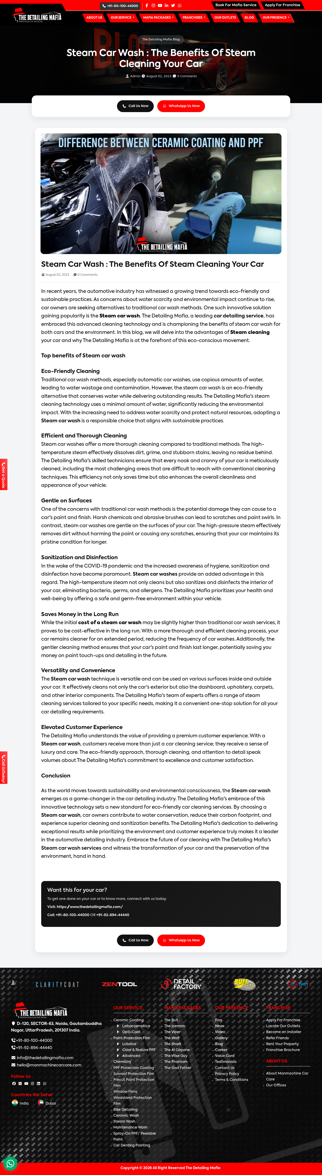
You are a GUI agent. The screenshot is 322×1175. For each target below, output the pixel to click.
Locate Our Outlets (283, 1026)
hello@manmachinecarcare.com (48, 1065)
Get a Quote (3, 477)
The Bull (171, 1020)
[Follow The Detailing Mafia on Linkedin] (38, 1084)
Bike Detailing (125, 1110)
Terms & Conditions (231, 1080)
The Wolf (171, 1038)
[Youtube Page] (159, 6)
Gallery (221, 1038)
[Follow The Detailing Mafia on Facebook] (14, 1084)
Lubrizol (129, 1044)
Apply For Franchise (283, 1020)
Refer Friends (277, 1038)
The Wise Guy (176, 1056)
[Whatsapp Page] (179, 6)
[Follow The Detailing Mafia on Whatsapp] (44, 1084)
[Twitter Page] (173, 6)
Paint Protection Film (131, 1038)
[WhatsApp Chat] (10, 1164)
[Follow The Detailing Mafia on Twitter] (20, 1084)
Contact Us (225, 1068)
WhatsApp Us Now (184, 106)
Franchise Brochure (283, 1050)
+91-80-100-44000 (122, 6)
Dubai (50, 1103)
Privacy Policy (227, 1074)
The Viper (172, 1032)
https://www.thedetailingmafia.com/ (90, 907)
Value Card (225, 1056)
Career (221, 1050)
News (219, 1026)
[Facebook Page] (146, 6)
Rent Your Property (282, 1044)
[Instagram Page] (153, 6)
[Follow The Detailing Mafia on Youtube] (26, 1084)
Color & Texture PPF (139, 1050)
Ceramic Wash (126, 1116)
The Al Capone (177, 1050)
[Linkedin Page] (166, 6)
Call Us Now (139, 106)
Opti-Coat (131, 1032)
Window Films (125, 1092)
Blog (219, 1044)
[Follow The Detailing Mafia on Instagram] (32, 1084)
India (23, 1103)
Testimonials (226, 1062)
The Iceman (174, 1026)
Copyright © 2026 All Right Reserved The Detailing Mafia (170, 1168)
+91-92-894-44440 (112, 915)
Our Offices (276, 1085)
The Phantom (176, 1062)
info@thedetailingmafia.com (45, 1058)
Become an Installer (283, 1032)
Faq (218, 1020)
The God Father (177, 1068)
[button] (122, 18)
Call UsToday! (3, 771)
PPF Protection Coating (133, 1068)
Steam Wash (124, 1121)
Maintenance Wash (130, 1127)
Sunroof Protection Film (133, 1074)
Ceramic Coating (128, 1020)
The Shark (172, 1044)
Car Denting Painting (131, 1145)
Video (220, 1032)
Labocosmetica (136, 1026)
